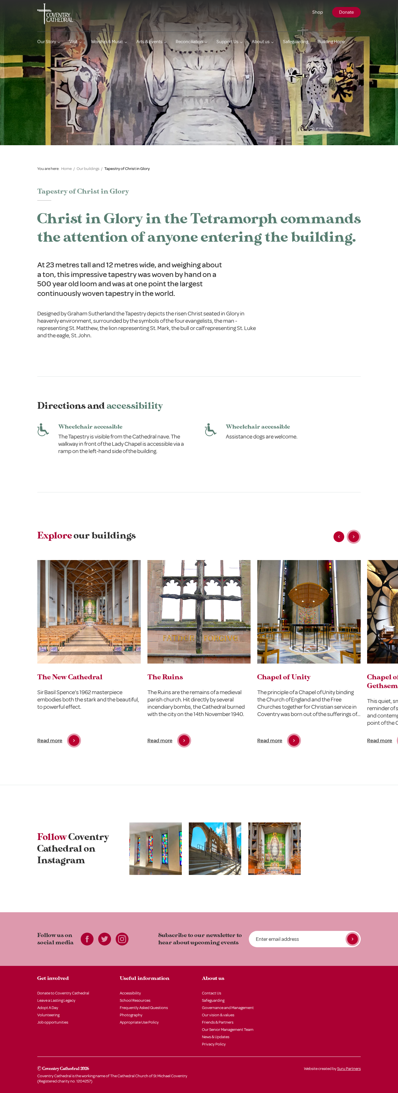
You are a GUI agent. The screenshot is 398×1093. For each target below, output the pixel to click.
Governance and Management (228, 1007)
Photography (131, 1015)
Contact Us (211, 993)
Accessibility (130, 993)
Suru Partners (349, 1068)
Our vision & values (218, 1015)
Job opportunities (52, 1022)
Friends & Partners (217, 1022)
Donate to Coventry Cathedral (63, 993)
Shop (317, 12)
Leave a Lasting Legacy (56, 1000)
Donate (346, 12)
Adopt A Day (47, 1007)
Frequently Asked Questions (144, 1007)
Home (66, 168)
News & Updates (215, 1036)
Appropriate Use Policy (139, 1022)
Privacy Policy (214, 1044)
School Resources (135, 1000)
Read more (49, 740)
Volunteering (48, 1015)
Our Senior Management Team (227, 1029)
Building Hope (331, 42)
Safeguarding (295, 42)
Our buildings (88, 168)
